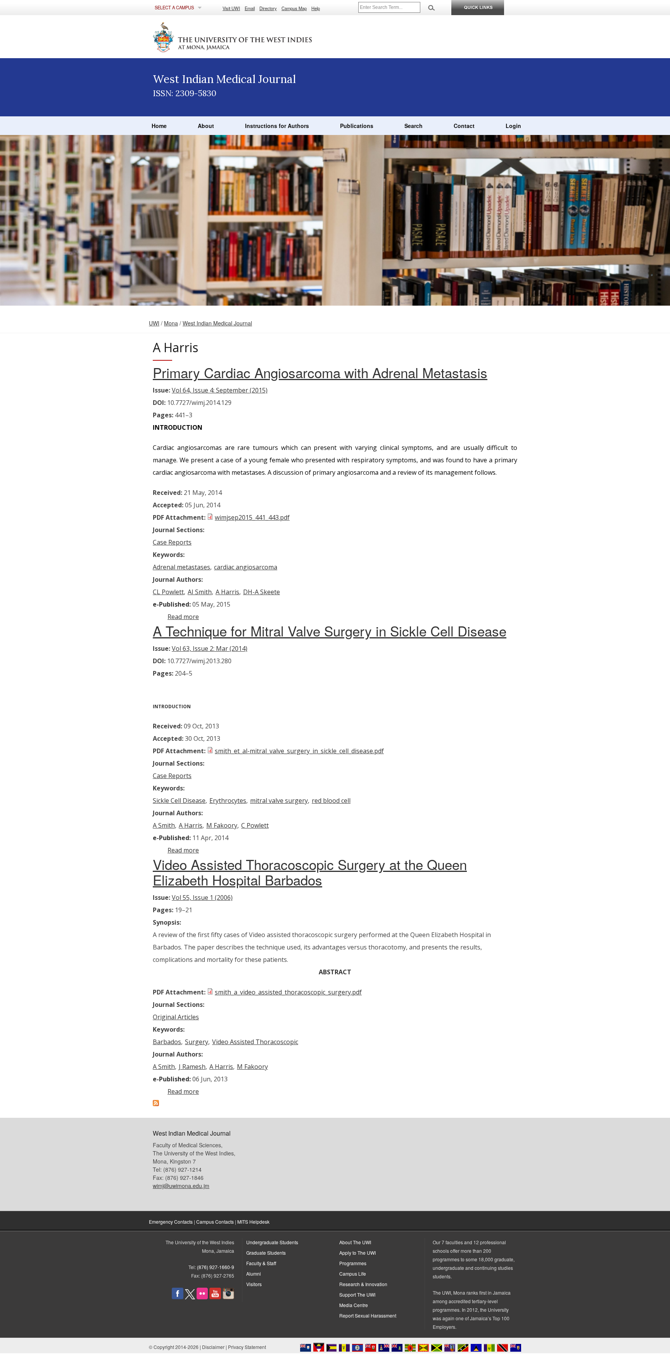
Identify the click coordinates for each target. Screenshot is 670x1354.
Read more (183, 616)
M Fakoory (221, 825)
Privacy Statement (247, 1347)
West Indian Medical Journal (217, 323)
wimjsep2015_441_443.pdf (252, 517)
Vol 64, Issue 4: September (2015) (220, 390)
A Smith (164, 825)
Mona (171, 323)
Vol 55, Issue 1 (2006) (202, 897)
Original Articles (176, 1017)
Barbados (167, 1042)
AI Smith (200, 592)
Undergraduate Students (272, 1242)
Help (315, 8)
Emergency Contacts (171, 1221)
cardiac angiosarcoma (245, 567)
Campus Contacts (215, 1221)
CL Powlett (168, 592)
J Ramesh (192, 1066)
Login (513, 125)
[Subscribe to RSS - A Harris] (156, 1104)
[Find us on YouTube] (215, 1297)
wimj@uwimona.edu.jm (181, 1186)
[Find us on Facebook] (177, 1297)
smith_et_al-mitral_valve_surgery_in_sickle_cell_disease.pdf (299, 751)
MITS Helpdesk (253, 1221)
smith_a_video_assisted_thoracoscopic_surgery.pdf (288, 992)
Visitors (254, 1284)
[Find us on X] (190, 1297)
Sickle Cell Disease (179, 800)
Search (413, 125)
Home (159, 125)
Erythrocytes (227, 800)
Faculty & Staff (261, 1263)
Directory (268, 8)
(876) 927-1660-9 (215, 1267)
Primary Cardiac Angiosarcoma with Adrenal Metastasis (320, 372)
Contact (464, 125)
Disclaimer (213, 1347)
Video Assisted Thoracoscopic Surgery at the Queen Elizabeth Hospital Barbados (310, 871)
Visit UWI (231, 8)
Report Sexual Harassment (367, 1315)
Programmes (352, 1263)
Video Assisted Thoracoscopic (255, 1042)
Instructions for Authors (277, 125)
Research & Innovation (363, 1284)
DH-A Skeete (261, 592)
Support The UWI (357, 1294)
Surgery (196, 1042)
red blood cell (331, 800)
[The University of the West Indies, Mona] (253, 36)
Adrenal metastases (181, 567)
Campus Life (352, 1273)
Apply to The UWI (357, 1252)
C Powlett (255, 825)
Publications (356, 125)
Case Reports (172, 542)
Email (250, 8)
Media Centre (353, 1305)
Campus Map (294, 8)
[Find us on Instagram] (228, 1297)
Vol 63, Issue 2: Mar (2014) (209, 648)
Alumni (253, 1273)
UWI (154, 323)
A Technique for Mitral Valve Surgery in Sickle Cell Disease (329, 630)
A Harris (227, 592)
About (206, 125)
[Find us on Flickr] (202, 1297)
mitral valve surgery (279, 800)
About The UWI (355, 1242)
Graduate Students (266, 1252)
